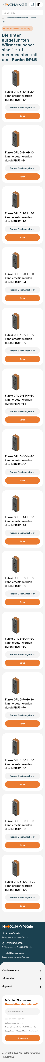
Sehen (22, 116)
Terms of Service (29, 1031)
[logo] (14, 5)
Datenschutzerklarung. (14, 1023)
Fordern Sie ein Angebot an (22, 107)
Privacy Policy (15, 1031)
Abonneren (23, 1038)
